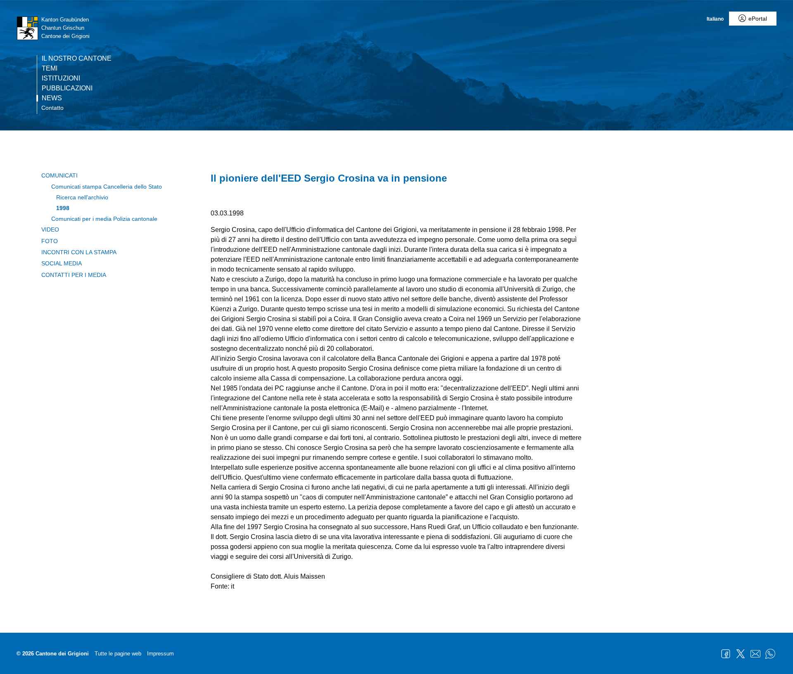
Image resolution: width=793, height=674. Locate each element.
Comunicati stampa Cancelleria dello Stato (106, 186)
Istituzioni (61, 78)
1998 (62, 208)
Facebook (725, 654)
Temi (49, 68)
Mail (755, 654)
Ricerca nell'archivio (82, 197)
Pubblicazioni (67, 88)
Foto (49, 241)
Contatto (52, 108)
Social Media (61, 263)
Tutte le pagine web (118, 653)
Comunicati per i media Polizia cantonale (104, 218)
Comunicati (59, 175)
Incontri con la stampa (78, 252)
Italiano (715, 19)
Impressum (160, 653)
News (52, 98)
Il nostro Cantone (77, 58)
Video (50, 229)
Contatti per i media (73, 275)
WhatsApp (770, 654)
